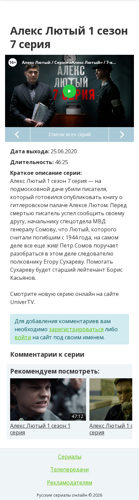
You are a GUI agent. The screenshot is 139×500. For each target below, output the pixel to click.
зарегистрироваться (76, 329)
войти (23, 337)
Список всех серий (70, 134)
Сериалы (69, 456)
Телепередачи (69, 469)
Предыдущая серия (17, 134)
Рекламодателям (69, 482)
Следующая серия (121, 134)
